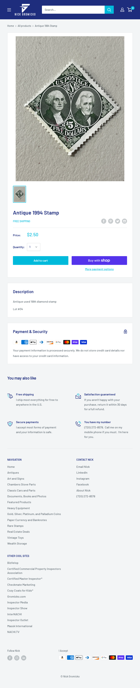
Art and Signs (15, 478)
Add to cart (41, 260)
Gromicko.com (16, 596)
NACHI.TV (13, 631)
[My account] (122, 10)
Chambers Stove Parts (21, 484)
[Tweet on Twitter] (117, 221)
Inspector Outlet (17, 620)
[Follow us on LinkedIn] (23, 657)
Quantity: (19, 247)
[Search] (109, 10)
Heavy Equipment (18, 508)
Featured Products (19, 502)
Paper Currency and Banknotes (27, 520)
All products (24, 25)
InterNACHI (14, 614)
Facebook (82, 484)
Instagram (82, 478)
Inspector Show (17, 608)
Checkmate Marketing (21, 584)
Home (10, 25)
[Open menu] (9, 9)
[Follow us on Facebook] (9, 657)
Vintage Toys (15, 537)
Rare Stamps (15, 525)
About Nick (83, 490)
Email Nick (83, 466)
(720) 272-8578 (85, 496)
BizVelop (12, 562)
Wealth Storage (17, 543)
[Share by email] (124, 221)
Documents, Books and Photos (26, 496)
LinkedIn (82, 472)
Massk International (19, 626)
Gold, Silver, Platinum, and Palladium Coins (34, 514)
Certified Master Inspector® (24, 578)
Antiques (13, 472)
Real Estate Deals (18, 531)
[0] (129, 9)
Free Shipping (21, 221)
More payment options (99, 269)
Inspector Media (17, 602)
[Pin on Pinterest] (110, 221)
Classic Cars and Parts (21, 490)
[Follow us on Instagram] (16, 657)
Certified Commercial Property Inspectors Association (34, 570)
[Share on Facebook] (103, 221)
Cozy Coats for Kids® (20, 590)
